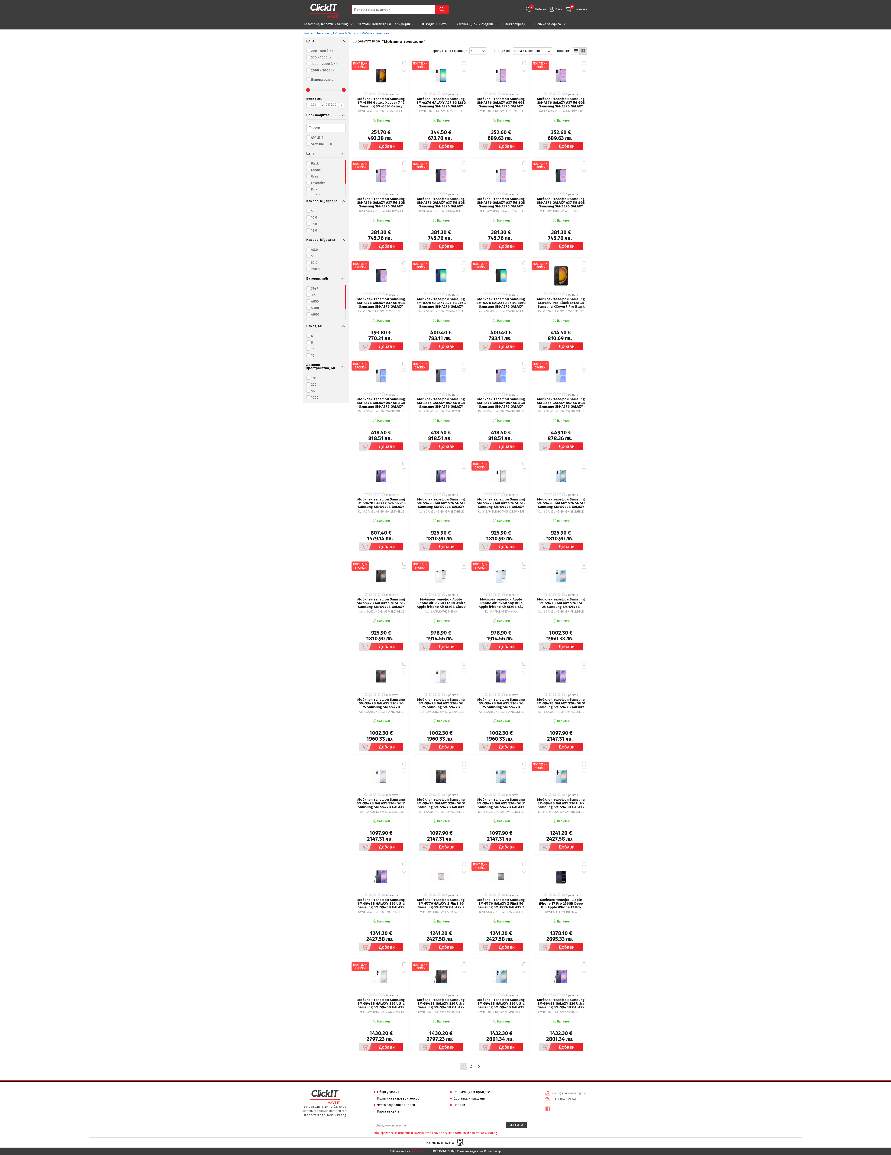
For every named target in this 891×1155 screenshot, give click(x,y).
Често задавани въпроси (396, 1105)
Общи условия (388, 1092)
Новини (459, 1105)
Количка (579, 8)
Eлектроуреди (514, 24)
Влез (558, 9)
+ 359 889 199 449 (564, 1099)
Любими (538, 8)
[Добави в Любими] (404, 70)
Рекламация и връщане (472, 1092)
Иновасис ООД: (421, 1151)
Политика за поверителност (399, 1098)
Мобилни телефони (375, 33)
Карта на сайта (388, 1111)
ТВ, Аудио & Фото (433, 24)
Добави (387, 146)
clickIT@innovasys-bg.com (569, 1093)
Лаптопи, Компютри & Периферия (384, 24)
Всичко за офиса (548, 24)
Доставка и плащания (470, 1098)
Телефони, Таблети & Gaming (326, 24)
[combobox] (478, 51)
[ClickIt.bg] (324, 11)
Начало (308, 33)
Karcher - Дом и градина (475, 24)
